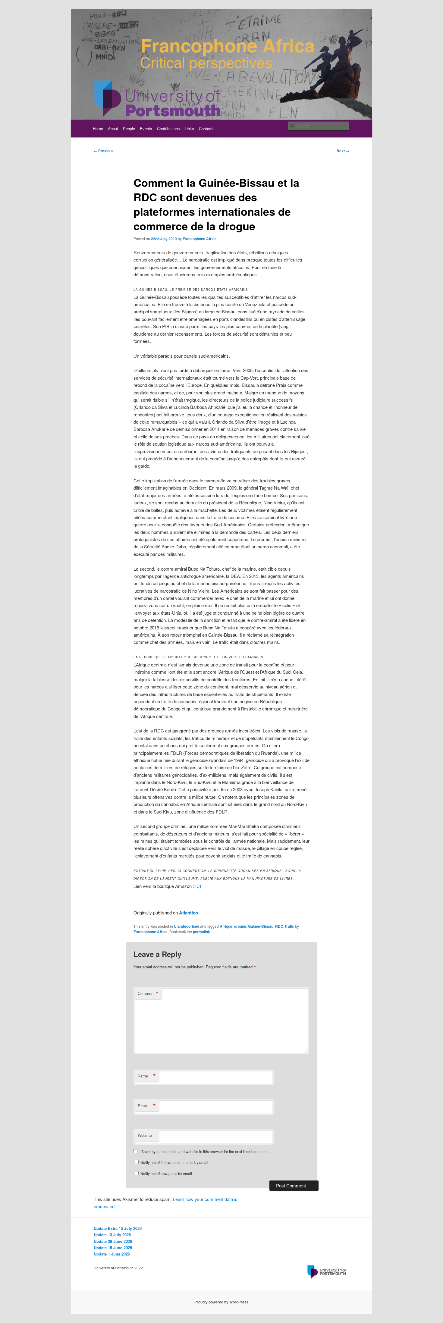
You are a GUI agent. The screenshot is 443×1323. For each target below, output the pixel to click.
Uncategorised (186, 926)
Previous (104, 150)
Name (147, 1076)
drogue (240, 926)
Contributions (168, 128)
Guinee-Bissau (260, 926)
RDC (279, 926)
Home (98, 128)
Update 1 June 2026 (112, 1254)
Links (189, 128)
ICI (198, 886)
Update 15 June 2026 (113, 1247)
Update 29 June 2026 (113, 1241)
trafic (289, 926)
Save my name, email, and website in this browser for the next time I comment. (205, 1151)
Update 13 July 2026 (112, 1234)
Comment (148, 993)
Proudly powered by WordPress (221, 1302)
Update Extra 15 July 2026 (118, 1228)
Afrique (226, 926)
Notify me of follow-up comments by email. (174, 1162)
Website (145, 1135)
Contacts (207, 128)
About (113, 128)
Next (343, 150)
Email (147, 1106)
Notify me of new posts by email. (166, 1173)
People (129, 128)
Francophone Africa (200, 238)
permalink (201, 931)
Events (146, 128)
